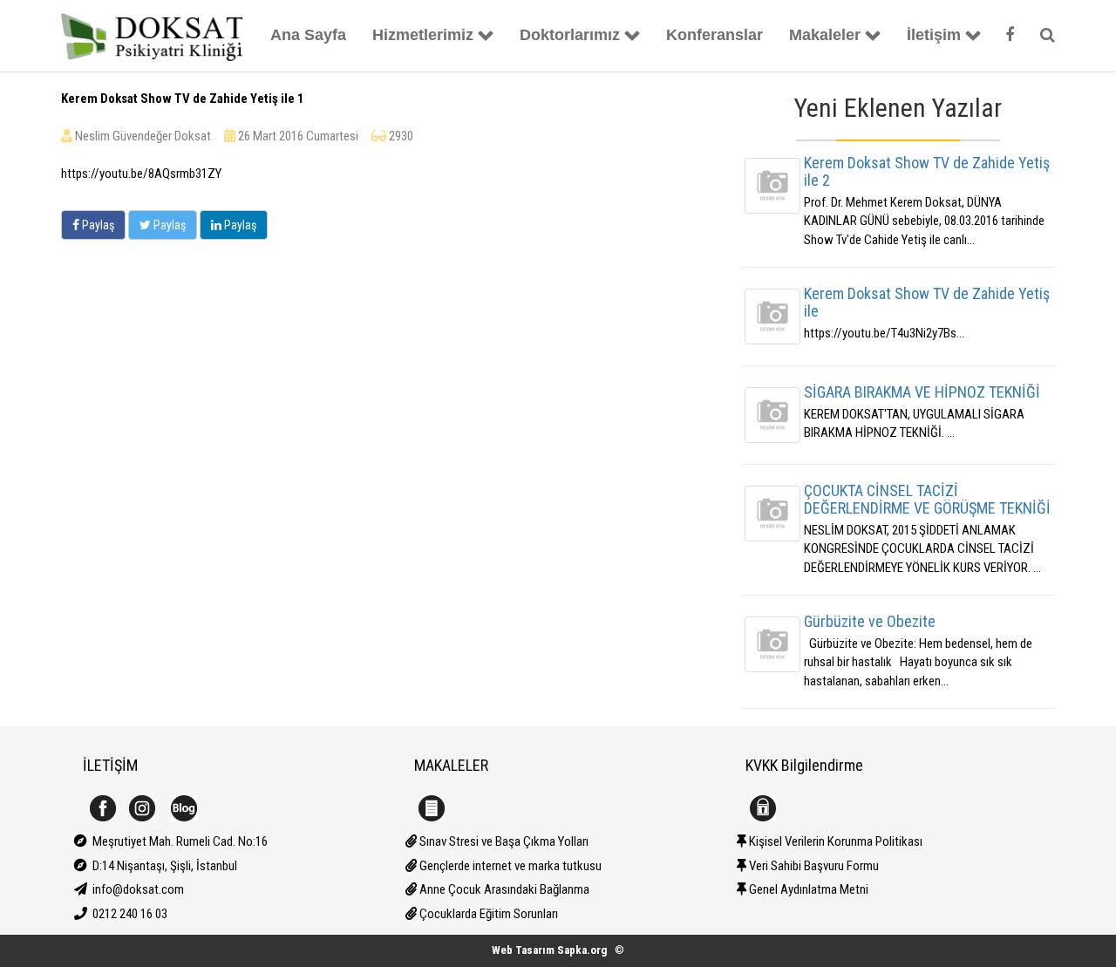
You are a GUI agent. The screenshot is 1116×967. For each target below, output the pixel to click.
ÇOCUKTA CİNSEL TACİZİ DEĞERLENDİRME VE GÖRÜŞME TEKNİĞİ (927, 499)
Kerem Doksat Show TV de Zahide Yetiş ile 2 (927, 171)
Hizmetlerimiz (422, 35)
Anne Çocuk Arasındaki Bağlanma (503, 889)
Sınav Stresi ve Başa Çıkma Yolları (503, 841)
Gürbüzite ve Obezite (870, 621)
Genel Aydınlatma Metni (807, 889)
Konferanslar (714, 35)
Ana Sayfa (308, 35)
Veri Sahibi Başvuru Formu (812, 866)
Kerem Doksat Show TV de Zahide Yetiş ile (927, 302)
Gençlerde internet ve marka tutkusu (509, 866)
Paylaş (96, 225)
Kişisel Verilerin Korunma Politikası (834, 841)
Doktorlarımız (570, 35)
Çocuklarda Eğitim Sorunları (487, 914)
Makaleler (825, 35)
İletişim (934, 35)
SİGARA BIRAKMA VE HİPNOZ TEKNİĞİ (922, 392)
